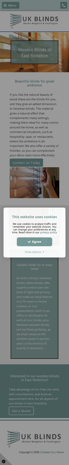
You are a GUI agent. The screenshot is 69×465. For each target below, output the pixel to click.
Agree (36, 241)
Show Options (34, 252)
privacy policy (48, 232)
